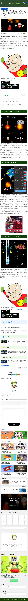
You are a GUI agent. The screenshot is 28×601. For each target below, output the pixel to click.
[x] (20, 33)
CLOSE (23, 95)
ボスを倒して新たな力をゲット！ (14, 99)
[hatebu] (21, 33)
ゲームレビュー (4, 8)
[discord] (15, 391)
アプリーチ (19, 79)
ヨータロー (5, 17)
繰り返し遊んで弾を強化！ (12, 101)
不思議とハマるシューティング (13, 104)
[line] (23, 33)
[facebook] (18, 33)
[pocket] (24, 33)
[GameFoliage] (14, 3)
